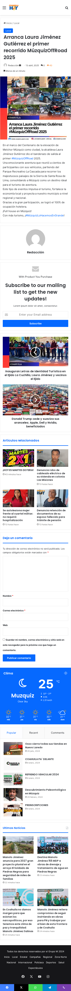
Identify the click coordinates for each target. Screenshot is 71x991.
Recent (33, 732)
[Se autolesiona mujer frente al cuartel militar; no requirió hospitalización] (18, 498)
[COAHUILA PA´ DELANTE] (13, 763)
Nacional (11, 962)
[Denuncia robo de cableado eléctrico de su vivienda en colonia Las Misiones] (52, 458)
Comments (57, 732)
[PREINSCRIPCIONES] (13, 809)
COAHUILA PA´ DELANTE (39, 759)
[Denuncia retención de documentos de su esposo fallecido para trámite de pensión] (52, 498)
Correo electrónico (14, 610)
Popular (11, 732)
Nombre (8, 595)
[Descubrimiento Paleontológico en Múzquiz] (13, 794)
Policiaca (39, 962)
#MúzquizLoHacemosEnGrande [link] (45, 215)
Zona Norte (61, 957)
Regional (47, 957)
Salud (61, 962)
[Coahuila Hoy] (14, 7)
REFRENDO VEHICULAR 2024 (42, 774)
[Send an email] (20, 65)
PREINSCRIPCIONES (36, 805)
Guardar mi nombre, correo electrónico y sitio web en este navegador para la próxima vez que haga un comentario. (33, 644)
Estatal (23, 957)
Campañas (35, 957)
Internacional (25, 962)
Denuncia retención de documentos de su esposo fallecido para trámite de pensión (51, 515)
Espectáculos (35, 968)
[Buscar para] (66, 9)
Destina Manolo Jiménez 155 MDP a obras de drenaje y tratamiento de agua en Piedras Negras (52, 864)
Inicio (9, 23)
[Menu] (4, 9)
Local (16, 23)
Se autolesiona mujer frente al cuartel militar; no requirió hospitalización (18, 515)
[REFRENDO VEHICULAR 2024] (13, 779)
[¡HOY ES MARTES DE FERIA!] (18, 458)
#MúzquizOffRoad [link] (22, 158)
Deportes (51, 962)
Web (5, 625)
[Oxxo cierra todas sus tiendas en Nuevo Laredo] (13, 748)
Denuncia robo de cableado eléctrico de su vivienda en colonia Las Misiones (51, 475)
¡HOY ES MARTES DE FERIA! (18, 470)
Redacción (13, 65)
